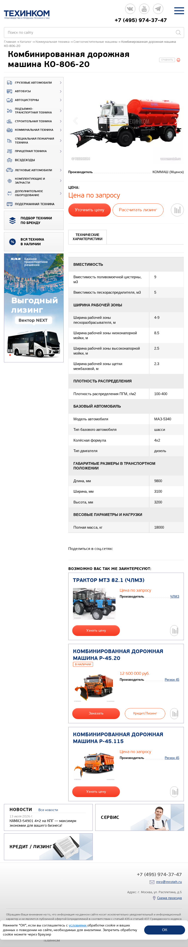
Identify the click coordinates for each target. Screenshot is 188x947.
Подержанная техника (34, 204)
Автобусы (23, 91)
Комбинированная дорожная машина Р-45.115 (118, 738)
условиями (78, 925)
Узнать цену (96, 630)
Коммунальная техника (34, 130)
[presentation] (87, 237)
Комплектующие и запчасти (30, 181)
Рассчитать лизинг (138, 209)
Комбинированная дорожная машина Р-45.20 (118, 655)
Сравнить (167, 59)
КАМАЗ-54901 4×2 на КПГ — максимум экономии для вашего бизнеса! (43, 823)
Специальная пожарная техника (34, 141)
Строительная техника (33, 121)
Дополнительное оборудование (29, 193)
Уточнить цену (89, 209)
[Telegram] (158, 11)
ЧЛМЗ (174, 596)
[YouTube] (144, 11)
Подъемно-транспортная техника (33, 111)
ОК (164, 929)
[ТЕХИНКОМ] (31, 14)
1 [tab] (10, 355)
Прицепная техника (31, 151)
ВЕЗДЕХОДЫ (25, 160)
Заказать (96, 713)
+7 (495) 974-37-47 (141, 20)
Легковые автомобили (33, 170)
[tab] (87, 237)
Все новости (48, 810)
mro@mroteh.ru (169, 882)
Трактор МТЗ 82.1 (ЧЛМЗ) (108, 580)
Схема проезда (169, 898)
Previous (76, 120)
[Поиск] (178, 32)
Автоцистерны (27, 100)
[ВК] (130, 11)
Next (176, 120)
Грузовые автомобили (33, 83)
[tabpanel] (33, 308)
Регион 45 (172, 679)
